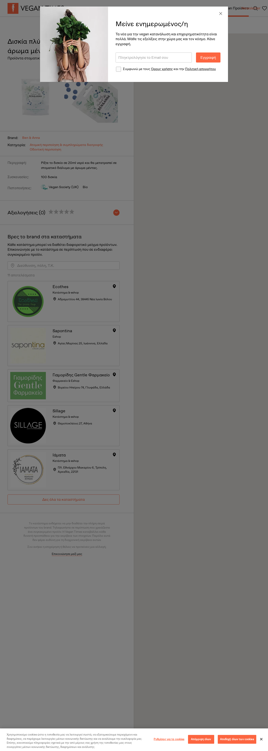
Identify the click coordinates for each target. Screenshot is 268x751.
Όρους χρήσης (162, 69)
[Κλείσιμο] (261, 739)
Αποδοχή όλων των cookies (237, 739)
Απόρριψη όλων (201, 739)
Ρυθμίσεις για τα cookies (169, 739)
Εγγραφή (208, 57)
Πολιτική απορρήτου (200, 69)
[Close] (221, 14)
